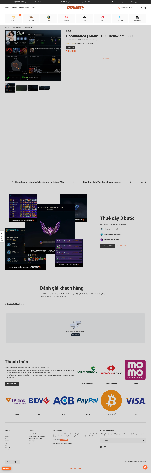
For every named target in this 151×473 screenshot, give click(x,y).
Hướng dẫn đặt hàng (34, 434)
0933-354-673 (126, 8)
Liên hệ (30, 443)
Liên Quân (7, 436)
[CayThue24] (75, 8)
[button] (137, 18)
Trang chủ (7, 27)
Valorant (7, 440)
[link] (50, 229)
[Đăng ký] (144, 440)
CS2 (6, 443)
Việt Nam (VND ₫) (11, 462)
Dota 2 (6, 445)
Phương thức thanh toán (35, 438)
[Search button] (138, 7)
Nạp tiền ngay (121, 246)
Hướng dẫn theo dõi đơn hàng (37, 436)
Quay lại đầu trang (76, 468)
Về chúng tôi (32, 440)
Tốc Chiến (7, 447)
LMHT (6, 438)
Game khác (8, 450)
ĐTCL (6, 434)
